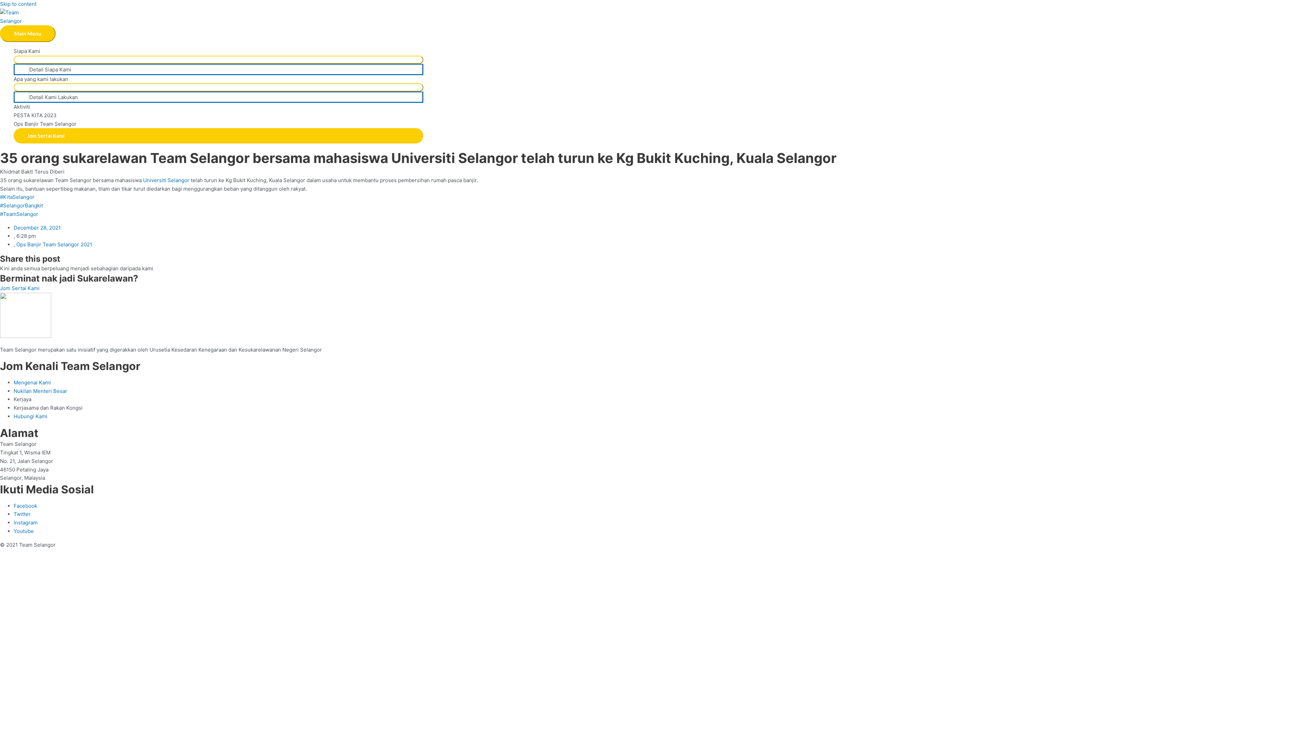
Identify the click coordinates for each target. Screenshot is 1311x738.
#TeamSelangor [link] (19, 214)
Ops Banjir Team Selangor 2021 (54, 244)
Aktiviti (22, 107)
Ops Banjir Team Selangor (45, 124)
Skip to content (18, 4)
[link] (166, 180)
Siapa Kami (27, 51)
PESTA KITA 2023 (35, 115)
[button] (218, 136)
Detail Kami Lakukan (53, 97)
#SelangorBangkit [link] (21, 205)
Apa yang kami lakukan (41, 79)
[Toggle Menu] (218, 60)
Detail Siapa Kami (50, 69)
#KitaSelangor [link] (17, 197)
